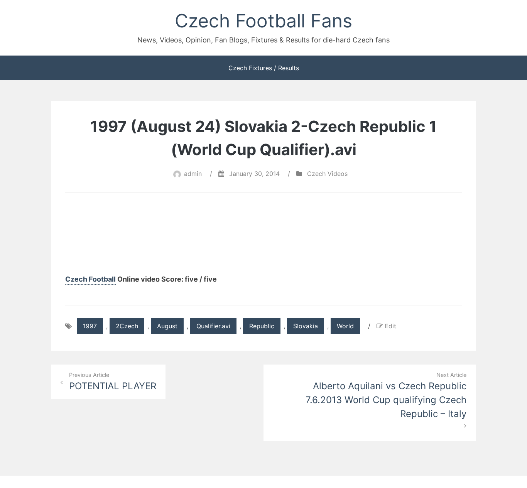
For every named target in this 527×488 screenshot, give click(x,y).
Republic (261, 326)
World (345, 326)
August (167, 326)
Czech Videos (327, 173)
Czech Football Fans (263, 20)
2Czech (127, 326)
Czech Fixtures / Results (263, 68)
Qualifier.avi (213, 326)
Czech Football (90, 279)
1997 (90, 326)
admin (193, 173)
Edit (390, 326)
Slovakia (305, 326)
